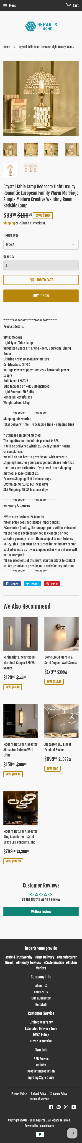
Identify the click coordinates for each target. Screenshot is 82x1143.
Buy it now (41, 295)
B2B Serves (41, 1059)
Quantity (8, 256)
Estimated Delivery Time (41, 1028)
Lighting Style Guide (41, 1077)
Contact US (41, 992)
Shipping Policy (58, 1093)
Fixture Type (10, 235)
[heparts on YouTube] (74, 1108)
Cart (75, 5)
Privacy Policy (19, 1093)
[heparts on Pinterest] (58, 1108)
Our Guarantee (41, 998)
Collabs (41, 1065)
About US (41, 986)
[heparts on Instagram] (66, 1108)
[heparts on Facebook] (51, 1108)
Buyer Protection (41, 1041)
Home (6, 47)
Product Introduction (41, 1071)
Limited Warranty (41, 1022)
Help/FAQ (41, 1004)
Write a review (41, 912)
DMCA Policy (41, 1035)
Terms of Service (39, 1099)
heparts (40, 1120)
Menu (12, 5)
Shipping (9, 223)
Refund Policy (38, 1093)
